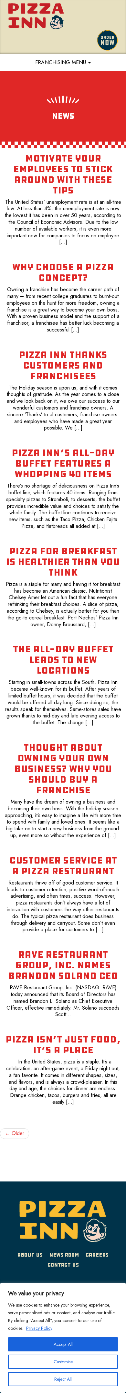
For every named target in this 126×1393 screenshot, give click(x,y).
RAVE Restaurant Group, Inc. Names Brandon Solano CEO (63, 965)
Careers (97, 1254)
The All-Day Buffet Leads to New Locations (63, 660)
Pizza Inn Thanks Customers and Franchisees (63, 365)
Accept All (63, 1344)
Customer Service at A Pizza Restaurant (63, 865)
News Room (64, 1254)
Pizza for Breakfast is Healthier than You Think (63, 561)
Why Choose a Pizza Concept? (63, 272)
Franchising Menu (61, 62)
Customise (63, 1361)
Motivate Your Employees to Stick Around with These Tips (63, 174)
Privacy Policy (39, 1328)
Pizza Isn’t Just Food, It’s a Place (63, 1044)
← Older (14, 1133)
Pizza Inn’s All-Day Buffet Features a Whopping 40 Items (63, 463)
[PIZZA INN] (63, 1223)
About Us (30, 1254)
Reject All (63, 1379)
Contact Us (63, 1264)
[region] (63, 1338)
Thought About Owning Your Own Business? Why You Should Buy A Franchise (63, 768)
